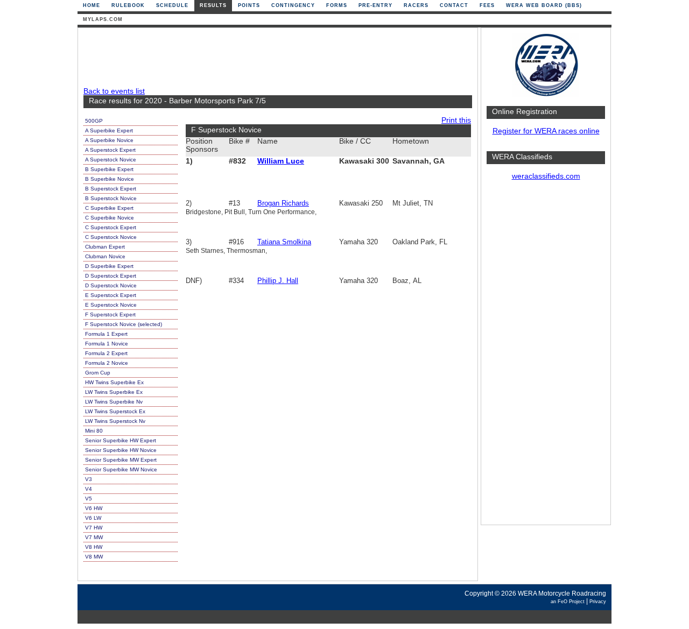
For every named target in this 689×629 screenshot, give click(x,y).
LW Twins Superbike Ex (114, 392)
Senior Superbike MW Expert (121, 460)
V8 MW (94, 557)
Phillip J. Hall (277, 281)
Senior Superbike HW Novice (121, 450)
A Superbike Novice (109, 140)
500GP (94, 121)
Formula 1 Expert (106, 334)
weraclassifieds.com (546, 176)
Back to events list (114, 91)
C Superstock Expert (110, 227)
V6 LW (93, 518)
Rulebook (128, 5)
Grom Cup (97, 373)
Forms (336, 5)
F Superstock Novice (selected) (123, 324)
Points (249, 5)
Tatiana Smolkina (284, 242)
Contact (454, 5)
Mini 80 (94, 431)
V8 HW (93, 547)
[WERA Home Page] (545, 95)
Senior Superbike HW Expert (120, 440)
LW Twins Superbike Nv (114, 402)
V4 (88, 489)
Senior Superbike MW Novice (121, 469)
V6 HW (93, 508)
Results (213, 5)
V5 (88, 498)
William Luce (280, 161)
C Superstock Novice (111, 237)
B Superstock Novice (111, 198)
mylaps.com (103, 19)
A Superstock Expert (110, 150)
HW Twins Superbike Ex (114, 382)
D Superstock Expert (110, 276)
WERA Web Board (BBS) (544, 5)
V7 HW (93, 528)
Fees (487, 5)
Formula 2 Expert (106, 353)
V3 (88, 479)
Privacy (597, 601)
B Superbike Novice (109, 179)
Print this (456, 120)
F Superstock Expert (110, 314)
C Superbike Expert (109, 208)
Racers (416, 5)
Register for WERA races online (546, 131)
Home (91, 5)
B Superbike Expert (109, 169)
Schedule (172, 5)
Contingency (293, 5)
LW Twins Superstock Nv (115, 421)
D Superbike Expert (109, 266)
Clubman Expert (105, 247)
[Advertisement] (546, 357)
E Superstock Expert (110, 295)
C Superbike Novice (109, 218)
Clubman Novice (105, 256)
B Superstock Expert (110, 189)
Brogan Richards (283, 203)
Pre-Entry (375, 5)
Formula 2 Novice (106, 363)
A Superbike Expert (109, 130)
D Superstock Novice (111, 285)
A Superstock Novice (110, 159)
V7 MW (94, 537)
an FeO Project (568, 601)
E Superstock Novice (111, 305)
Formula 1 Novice (106, 344)
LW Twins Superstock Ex (115, 411)
